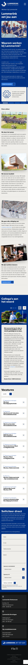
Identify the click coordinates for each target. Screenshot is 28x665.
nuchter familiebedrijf (14, 62)
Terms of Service (16, 586)
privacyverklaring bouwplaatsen (14, 659)
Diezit (16, 662)
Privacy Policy (9, 586)
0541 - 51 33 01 (5, 636)
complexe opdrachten (6, 227)
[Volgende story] (24, 308)
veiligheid (12, 367)
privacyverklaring (14, 657)
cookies (14, 660)
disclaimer (14, 656)
